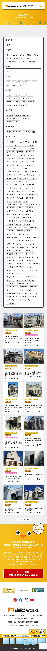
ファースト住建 (28, 145)
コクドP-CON (11, 227)
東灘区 (15, 85)
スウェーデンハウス (13, 171)
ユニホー (28, 188)
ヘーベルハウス (12, 185)
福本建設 (20, 260)
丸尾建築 (10, 195)
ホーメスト (10, 260)
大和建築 (27, 224)
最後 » (28, 519)
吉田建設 (31, 221)
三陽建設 (10, 254)
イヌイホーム (31, 158)
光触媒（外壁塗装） (13, 118)
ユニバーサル (18, 188)
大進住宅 (18, 224)
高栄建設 (10, 257)
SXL (8, 155)
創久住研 (28, 231)
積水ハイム (10, 152)
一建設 (28, 264)
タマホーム (35, 175)
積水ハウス (35, 148)
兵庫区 (22, 85)
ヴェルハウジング (13, 162)
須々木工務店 (17, 244)
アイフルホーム (12, 287)
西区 (14, 82)
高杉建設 (36, 264)
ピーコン (36, 237)
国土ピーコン (11, 241)
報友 (14, 218)
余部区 (16, 58)
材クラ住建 (10, 264)
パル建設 (10, 267)
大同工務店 (33, 293)
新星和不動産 (20, 267)
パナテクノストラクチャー (24, 250)
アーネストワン (12, 148)
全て (8, 45)
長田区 (34, 82)
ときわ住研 (26, 237)
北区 (8, 85)
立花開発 (33, 297)
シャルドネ (23, 168)
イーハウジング (21, 221)
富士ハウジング (29, 214)
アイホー (30, 267)
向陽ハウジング (21, 195)
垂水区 (20, 82)
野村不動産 (22, 218)
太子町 (23, 102)
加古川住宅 (33, 287)
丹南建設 (21, 283)
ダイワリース (23, 227)
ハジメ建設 (17, 181)
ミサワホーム (30, 152)
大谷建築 (10, 221)
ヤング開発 (10, 142)
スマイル (26, 171)
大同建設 (28, 260)
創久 (21, 204)
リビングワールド (13, 300)
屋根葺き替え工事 (13, 122)
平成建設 (31, 218)
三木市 (9, 95)
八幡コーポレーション (14, 277)
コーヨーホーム (12, 168)
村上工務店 (10, 208)
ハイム (9, 181)
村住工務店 (35, 204)
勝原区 (29, 55)
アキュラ (10, 158)
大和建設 (31, 280)
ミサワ (22, 185)
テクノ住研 (10, 231)
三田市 (30, 95)
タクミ (26, 175)
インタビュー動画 (29, 132)
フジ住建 (34, 241)
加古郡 (9, 102)
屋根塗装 (26, 118)
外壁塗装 (10, 115)
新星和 (9, 201)
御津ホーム (10, 280)
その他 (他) (31, 62)
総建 (8, 244)
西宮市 (23, 98)
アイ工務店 (20, 247)
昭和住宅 (27, 142)
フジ (25, 181)
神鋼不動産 (17, 201)
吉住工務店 (10, 303)
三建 (37, 257)
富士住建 (30, 234)
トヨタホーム (11, 178)
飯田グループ (34, 227)
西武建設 (10, 224)
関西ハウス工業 (32, 247)
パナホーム (22, 178)
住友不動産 (29, 198)
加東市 (16, 98)
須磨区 (27, 82)
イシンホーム (20, 158)
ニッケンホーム (12, 297)
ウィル (23, 162)
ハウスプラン (20, 234)
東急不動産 (29, 211)
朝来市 (16, 105)
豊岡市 (23, 105)
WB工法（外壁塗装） (23, 115)
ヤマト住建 (30, 185)
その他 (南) (21, 62)
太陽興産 (20, 208)
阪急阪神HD (33, 195)
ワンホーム (23, 270)
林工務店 (20, 231)
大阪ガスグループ (30, 277)
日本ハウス (29, 254)
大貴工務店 (29, 208)
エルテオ (31, 162)
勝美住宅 (36, 142)
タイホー (10, 175)
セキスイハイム (12, 270)
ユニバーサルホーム (13, 145)
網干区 (9, 58)
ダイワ (33, 171)
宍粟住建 (20, 198)
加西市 (23, 95)
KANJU (19, 142)
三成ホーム (19, 254)
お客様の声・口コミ (13, 132)
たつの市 (31, 102)
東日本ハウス (22, 293)
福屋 (8, 218)
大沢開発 (10, 211)
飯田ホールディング (13, 237)
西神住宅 (10, 250)
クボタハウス (11, 283)
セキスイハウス (12, 290)
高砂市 (30, 98)
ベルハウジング (29, 244)
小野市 (16, 102)
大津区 (36, 55)
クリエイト (10, 165)
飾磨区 (15, 55)
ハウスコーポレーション (15, 273)
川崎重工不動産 (12, 204)
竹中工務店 (19, 211)
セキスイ (10, 234)
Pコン (29, 283)
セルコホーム (21, 280)
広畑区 (22, 55)
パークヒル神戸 (23, 241)
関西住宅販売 (11, 293)
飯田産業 (20, 264)
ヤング (9, 188)
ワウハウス (10, 191)
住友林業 (20, 152)
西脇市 (16, 95)
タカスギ (18, 175)
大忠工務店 (29, 290)
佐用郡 (9, 98)
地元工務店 (23, 297)
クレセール (29, 165)
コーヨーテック (26, 300)
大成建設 (30, 257)
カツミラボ (10, 247)
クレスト (20, 165)
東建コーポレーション (14, 214)
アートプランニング (18, 155)
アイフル (31, 155)
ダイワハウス (24, 148)
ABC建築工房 (20, 257)
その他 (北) (10, 62)
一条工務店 (30, 191)
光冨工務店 (33, 270)
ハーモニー (32, 178)
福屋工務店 (23, 287)
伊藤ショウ (20, 191)
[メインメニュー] (41, 6)
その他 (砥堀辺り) (27, 58)
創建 (27, 204)
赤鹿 (25, 201)
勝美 (21, 290)
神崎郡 (9, 105)
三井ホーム (10, 198)
